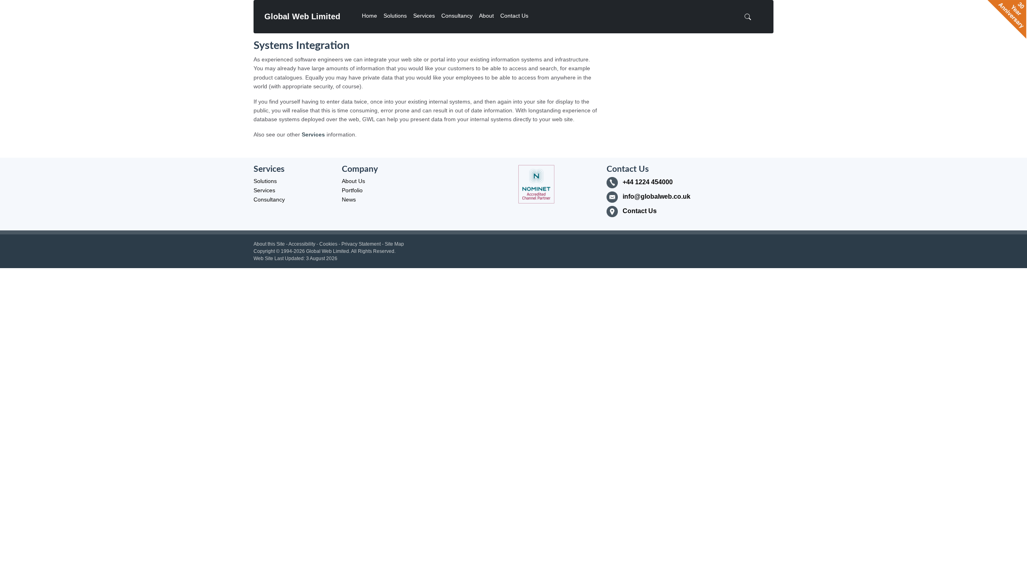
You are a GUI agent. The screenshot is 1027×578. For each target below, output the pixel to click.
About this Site (269, 244)
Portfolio (352, 190)
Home (369, 15)
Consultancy (457, 15)
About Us (353, 181)
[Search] (750, 16)
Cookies (328, 244)
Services (424, 15)
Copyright (264, 251)
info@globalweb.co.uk (656, 196)
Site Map (394, 244)
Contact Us (514, 15)
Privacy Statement (361, 244)
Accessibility (301, 244)
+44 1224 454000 (648, 182)
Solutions (395, 15)
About (486, 15)
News (349, 199)
